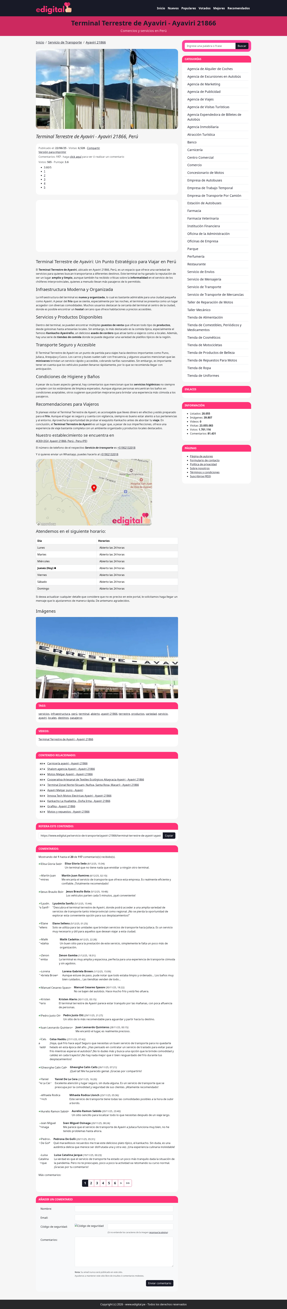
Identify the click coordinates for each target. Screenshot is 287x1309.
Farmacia (194, 210)
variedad (151, 714)
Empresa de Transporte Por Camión (214, 195)
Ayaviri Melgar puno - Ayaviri (65, 790)
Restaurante (196, 264)
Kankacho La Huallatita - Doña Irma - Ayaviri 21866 (78, 801)
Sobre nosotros (200, 468)
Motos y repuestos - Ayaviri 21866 (68, 811)
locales (52, 718)
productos (137, 714)
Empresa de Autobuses (204, 180)
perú (74, 714)
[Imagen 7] (115, 694)
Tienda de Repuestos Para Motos (212, 360)
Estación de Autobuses (204, 203)
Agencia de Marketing (203, 84)
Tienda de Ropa (199, 368)
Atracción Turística (201, 134)
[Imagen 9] (127, 694)
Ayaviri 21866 (96, 42)
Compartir (93, 148)
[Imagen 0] (74, 694)
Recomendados (239, 8)
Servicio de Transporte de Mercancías (215, 294)
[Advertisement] (107, 226)
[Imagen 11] (139, 694)
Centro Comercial (200, 157)
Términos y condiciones (205, 472)
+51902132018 (126, 447)
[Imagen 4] (98, 694)
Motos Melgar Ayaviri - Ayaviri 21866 (70, 774)
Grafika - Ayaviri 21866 (61, 806)
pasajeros (76, 718)
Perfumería (195, 256)
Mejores (219, 8)
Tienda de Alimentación (205, 317)
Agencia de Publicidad (204, 91)
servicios (44, 714)
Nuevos (173, 8)
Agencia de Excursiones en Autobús (214, 76)
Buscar (242, 46)
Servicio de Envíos (200, 271)
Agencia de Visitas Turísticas (208, 107)
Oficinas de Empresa (202, 241)
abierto (95, 714)
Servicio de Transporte (65, 42)
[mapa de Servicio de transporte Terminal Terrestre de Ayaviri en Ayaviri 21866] (94, 492)
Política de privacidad (203, 464)
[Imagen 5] (103, 694)
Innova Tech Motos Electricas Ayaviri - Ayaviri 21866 (79, 795)
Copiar (169, 835)
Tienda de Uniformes (203, 375)
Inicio (161, 8)
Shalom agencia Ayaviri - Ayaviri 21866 (71, 769)
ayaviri (43, 718)
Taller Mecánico (199, 310)
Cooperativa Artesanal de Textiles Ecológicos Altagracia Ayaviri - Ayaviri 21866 (95, 779)
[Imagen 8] (121, 694)
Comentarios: (49, 1240)
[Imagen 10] (133, 694)
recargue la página (158, 1232)
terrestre (124, 714)
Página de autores (201, 456)
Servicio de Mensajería (204, 279)
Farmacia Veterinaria (203, 218)
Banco (192, 142)
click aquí (75, 157)
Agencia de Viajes (200, 99)
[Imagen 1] (80, 694)
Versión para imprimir (52, 152)
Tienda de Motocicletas (204, 345)
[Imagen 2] (86, 694)
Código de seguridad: (54, 1226)
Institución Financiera (203, 226)
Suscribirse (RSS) (200, 476)
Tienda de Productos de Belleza (211, 352)
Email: (44, 1218)
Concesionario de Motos (205, 172)
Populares (188, 8)
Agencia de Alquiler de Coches (210, 69)
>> (128, 1183)
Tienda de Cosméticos (203, 337)
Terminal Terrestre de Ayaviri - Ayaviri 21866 (66, 739)
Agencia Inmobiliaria (203, 127)
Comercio (194, 165)
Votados (205, 8)
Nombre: (46, 1209)
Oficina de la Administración (208, 233)
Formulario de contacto (205, 460)
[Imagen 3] (92, 694)
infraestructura (60, 714)
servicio (163, 714)
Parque (192, 249)
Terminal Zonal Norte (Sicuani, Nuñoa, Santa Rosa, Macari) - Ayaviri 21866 (93, 785)
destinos (63, 718)
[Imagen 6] (109, 694)
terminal (84, 714)
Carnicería (195, 150)
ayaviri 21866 (109, 714)
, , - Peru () (61, 441)
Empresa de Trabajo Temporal (210, 188)
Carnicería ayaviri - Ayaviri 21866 (67, 763)
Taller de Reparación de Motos (210, 302)
